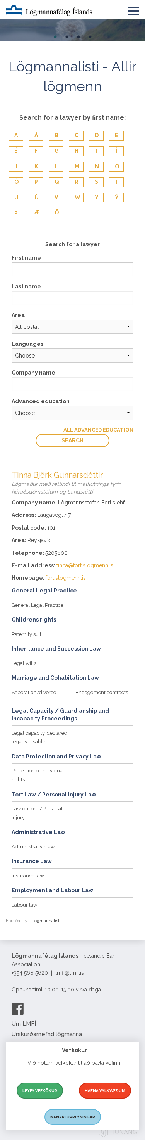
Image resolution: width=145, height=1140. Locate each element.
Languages (27, 344)
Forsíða (13, 920)
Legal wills (24, 663)
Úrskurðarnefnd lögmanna (47, 1034)
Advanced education (41, 401)
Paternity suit (26, 634)
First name (26, 258)
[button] (133, 9)
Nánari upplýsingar (72, 1117)
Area (18, 315)
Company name (33, 373)
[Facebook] (18, 1009)
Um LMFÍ (24, 1023)
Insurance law (28, 876)
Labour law (25, 905)
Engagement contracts (101, 692)
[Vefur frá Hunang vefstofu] (118, 1133)
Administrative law (33, 847)
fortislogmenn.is (66, 578)
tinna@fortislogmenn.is (84, 565)
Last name (26, 286)
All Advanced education (98, 430)
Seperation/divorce (34, 692)
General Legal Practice (37, 605)
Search (72, 440)
